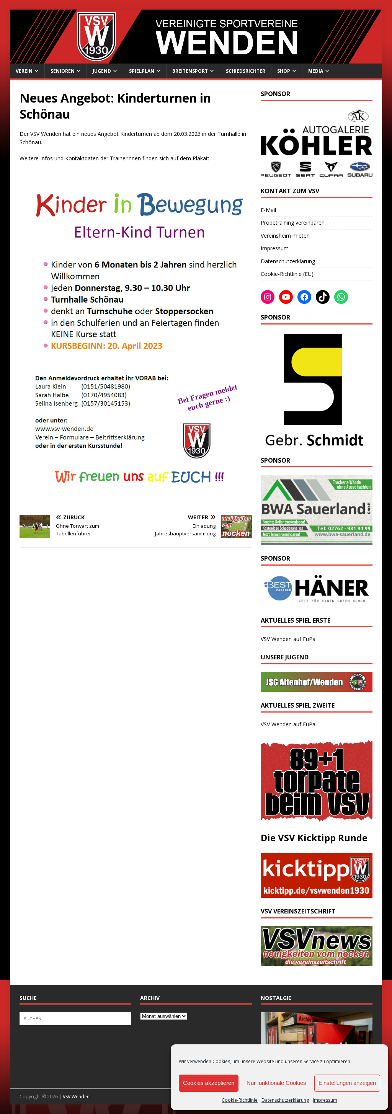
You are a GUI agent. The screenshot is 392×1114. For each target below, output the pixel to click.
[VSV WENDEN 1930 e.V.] (196, 59)
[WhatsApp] (341, 297)
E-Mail (268, 210)
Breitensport (190, 71)
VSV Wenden (76, 1096)
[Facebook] (304, 297)
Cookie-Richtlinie (240, 1100)
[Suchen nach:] (75, 1018)
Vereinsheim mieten (285, 235)
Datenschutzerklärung (285, 1100)
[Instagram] (267, 297)
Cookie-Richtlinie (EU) (287, 273)
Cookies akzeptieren (208, 1083)
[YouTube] (286, 297)
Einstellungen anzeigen (347, 1083)
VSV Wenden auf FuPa (288, 639)
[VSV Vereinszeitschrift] (316, 961)
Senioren (63, 71)
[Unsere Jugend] (316, 687)
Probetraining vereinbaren (293, 222)
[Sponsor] (313, 442)
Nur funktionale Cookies (276, 1083)
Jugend (102, 71)
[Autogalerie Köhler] (316, 173)
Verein (24, 71)
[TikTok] (323, 297)
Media (315, 71)
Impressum (325, 1100)
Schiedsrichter (245, 71)
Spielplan (141, 71)
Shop (283, 71)
